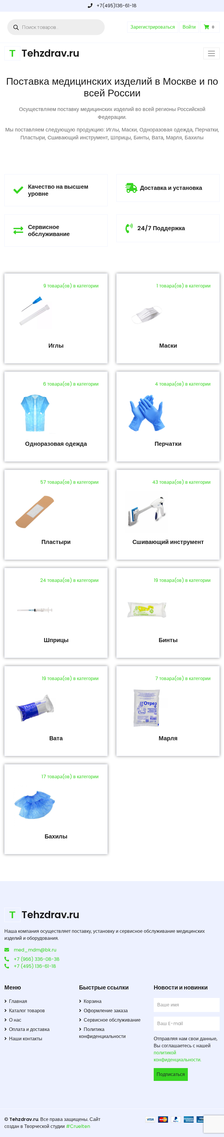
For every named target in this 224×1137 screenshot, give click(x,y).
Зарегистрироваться (152, 27)
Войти (189, 27)
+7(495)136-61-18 (115, 5)
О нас (15, 1020)
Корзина (93, 1001)
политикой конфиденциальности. (177, 1056)
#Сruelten (78, 1126)
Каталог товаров (27, 1010)
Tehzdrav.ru (23, 1119)
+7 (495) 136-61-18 (35, 966)
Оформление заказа (106, 1010)
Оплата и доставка (29, 1029)
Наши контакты (25, 1038)
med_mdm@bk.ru (35, 950)
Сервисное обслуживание (112, 1020)
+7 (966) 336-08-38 (37, 959)
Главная (18, 1001)
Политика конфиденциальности (102, 1033)
